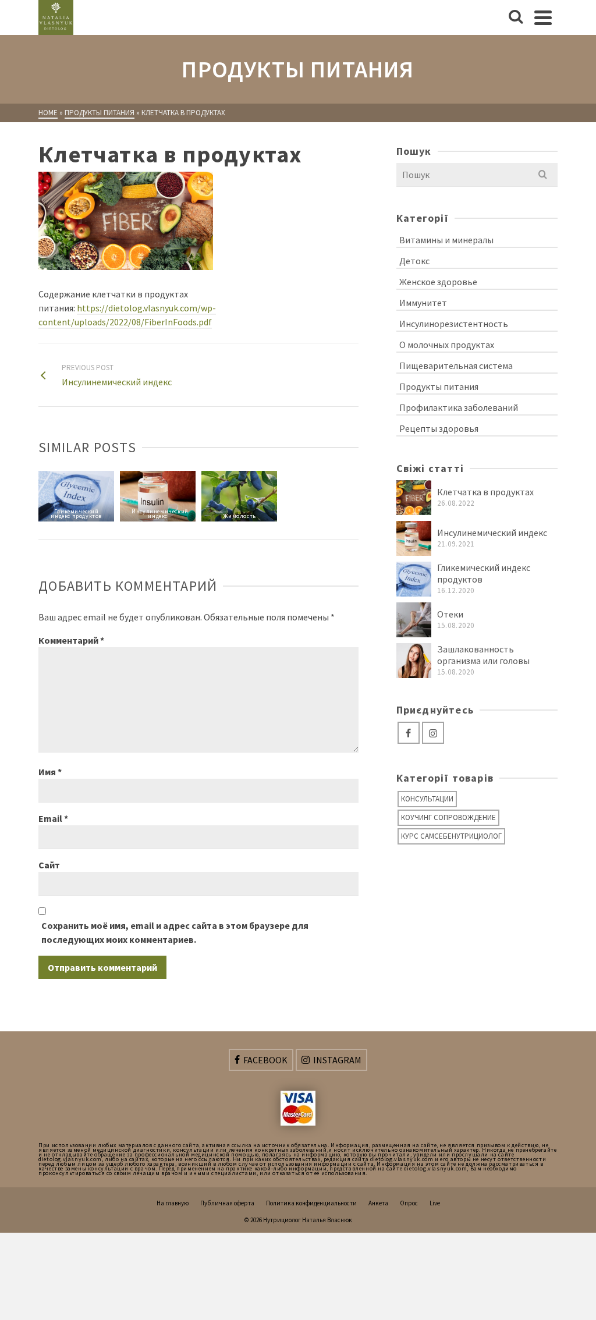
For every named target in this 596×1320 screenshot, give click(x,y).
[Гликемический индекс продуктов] (413, 579)
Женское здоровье (438, 282)
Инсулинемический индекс (492, 532)
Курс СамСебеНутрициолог (451, 836)
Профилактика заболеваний (458, 407)
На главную (173, 1203)
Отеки (450, 614)
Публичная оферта (227, 1203)
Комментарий (71, 640)
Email (53, 818)
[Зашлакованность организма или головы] (413, 660)
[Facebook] (409, 733)
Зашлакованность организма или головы (483, 654)
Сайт (49, 865)
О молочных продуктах (446, 344)
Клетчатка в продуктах (485, 492)
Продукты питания (438, 386)
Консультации (427, 799)
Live (435, 1203)
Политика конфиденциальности (311, 1203)
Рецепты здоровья (438, 428)
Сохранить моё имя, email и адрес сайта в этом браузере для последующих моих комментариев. (174, 932)
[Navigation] (543, 17)
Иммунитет (423, 302)
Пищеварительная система (456, 365)
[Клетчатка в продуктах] (413, 497)
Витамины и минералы (446, 240)
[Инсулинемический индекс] (413, 538)
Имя (50, 772)
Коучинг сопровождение (448, 817)
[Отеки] (413, 619)
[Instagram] (433, 733)
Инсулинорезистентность (453, 323)
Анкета (378, 1203)
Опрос (409, 1203)
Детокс (414, 261)
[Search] (515, 17)
